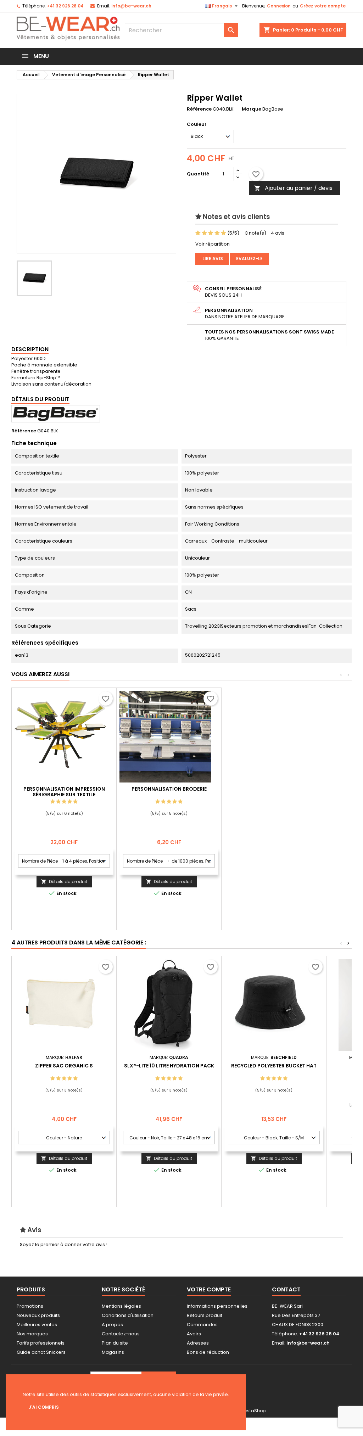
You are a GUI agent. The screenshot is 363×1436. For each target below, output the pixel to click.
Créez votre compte (323, 6)
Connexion (279, 6)
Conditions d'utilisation (127, 1315)
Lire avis (212, 259)
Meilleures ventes (37, 1324)
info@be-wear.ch (131, 6)
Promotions (30, 1306)
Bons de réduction (208, 1352)
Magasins (113, 1352)
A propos (112, 1324)
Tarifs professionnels (41, 1343)
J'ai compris (44, 1407)
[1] (198, 233)
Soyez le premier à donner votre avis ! (63, 1244)
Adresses (198, 1343)
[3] (210, 233)
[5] (223, 233)
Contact (286, 1289)
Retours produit (204, 1315)
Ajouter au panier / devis (293, 188)
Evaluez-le (249, 259)
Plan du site (115, 1343)
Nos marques (32, 1333)
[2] (204, 233)
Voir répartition (212, 244)
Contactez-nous (121, 1333)
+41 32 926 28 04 (65, 6)
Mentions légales (121, 1306)
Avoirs (194, 1333)
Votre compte (209, 1289)
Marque (251, 109)
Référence (199, 109)
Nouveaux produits (38, 1315)
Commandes (202, 1324)
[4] (217, 233)
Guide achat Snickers (41, 1352)
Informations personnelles (217, 1306)
